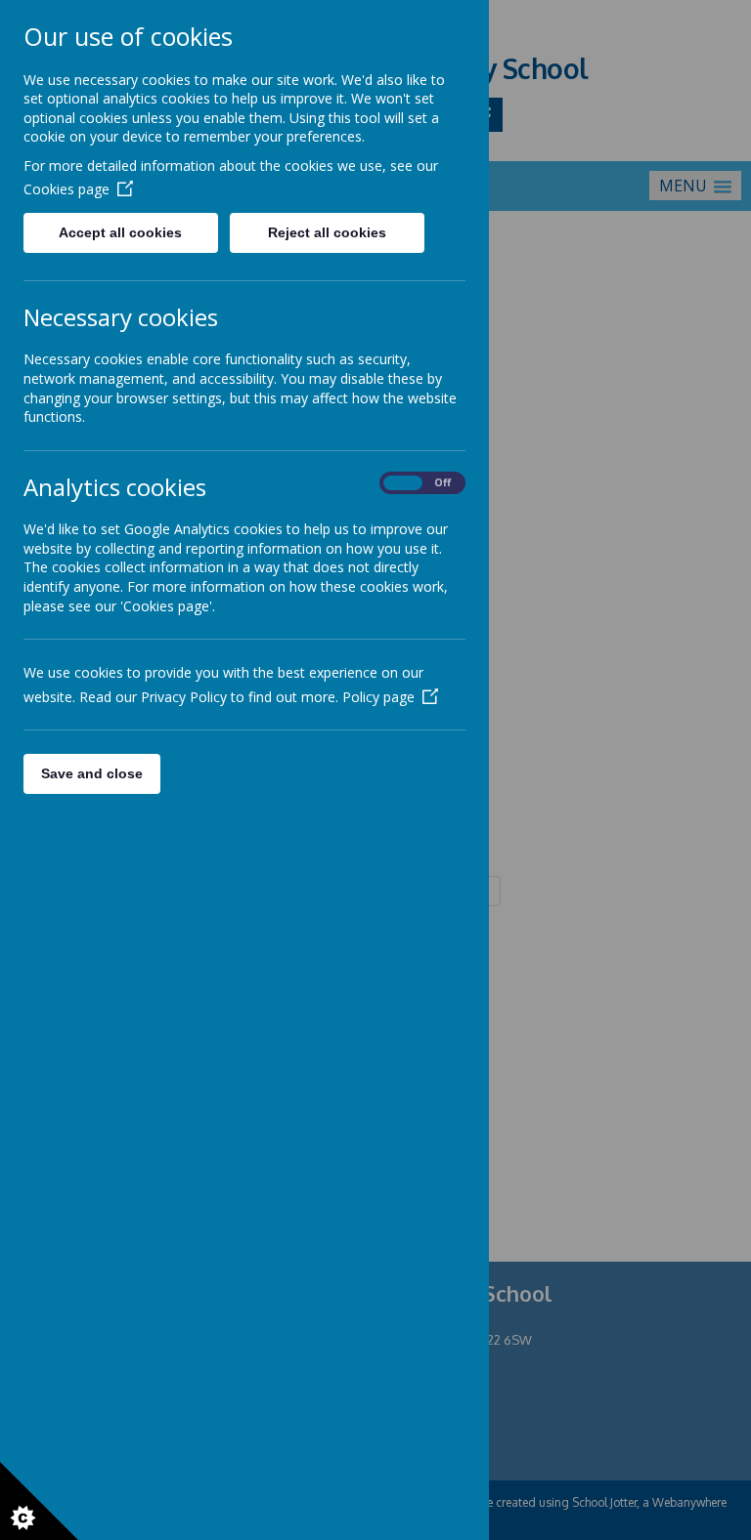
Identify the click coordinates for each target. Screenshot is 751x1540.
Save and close (92, 773)
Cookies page (66, 189)
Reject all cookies (327, 232)
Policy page (378, 696)
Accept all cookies (120, 232)
